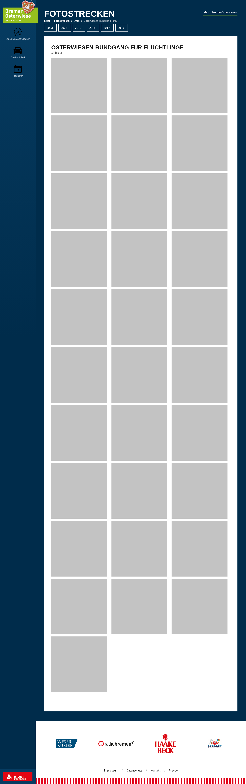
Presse (173, 770)
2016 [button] (121, 28)
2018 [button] (92, 28)
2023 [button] (50, 28)
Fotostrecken (62, 20)
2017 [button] (106, 28)
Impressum (111, 770)
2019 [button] (78, 28)
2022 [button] (64, 28)
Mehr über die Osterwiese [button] (219, 12)
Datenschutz (134, 770)
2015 (77, 20)
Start (47, 20)
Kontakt (155, 770)
